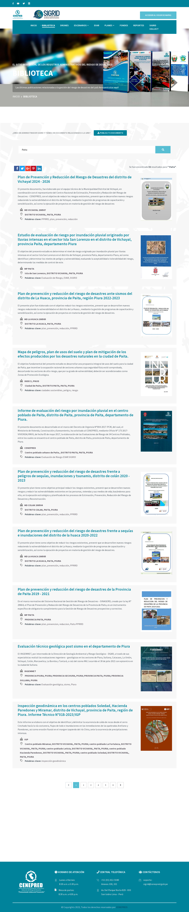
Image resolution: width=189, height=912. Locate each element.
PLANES (108, 25)
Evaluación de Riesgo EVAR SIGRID (58, 457)
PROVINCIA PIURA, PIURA (38, 675)
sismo (67, 684)
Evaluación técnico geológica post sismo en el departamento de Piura (74, 646)
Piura (73, 684)
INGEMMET (30, 671)
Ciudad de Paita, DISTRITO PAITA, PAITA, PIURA (49, 385)
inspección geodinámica (53, 760)
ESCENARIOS (80, 25)
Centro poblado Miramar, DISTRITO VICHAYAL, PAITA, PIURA (56, 743)
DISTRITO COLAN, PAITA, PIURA (41, 509)
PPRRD (45, 219)
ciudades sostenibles (51, 390)
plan (52, 219)
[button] (182, 66)
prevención (61, 219)
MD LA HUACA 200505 (35, 319)
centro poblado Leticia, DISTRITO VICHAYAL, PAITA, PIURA (77, 748)
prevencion (52, 624)
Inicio (16, 96)
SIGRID (73, 277)
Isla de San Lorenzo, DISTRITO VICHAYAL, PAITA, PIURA (54, 273)
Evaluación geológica (52, 684)
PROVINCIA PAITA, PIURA (38, 619)
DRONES (64, 25)
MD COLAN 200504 (33, 505)
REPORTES (138, 25)
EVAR (96, 25)
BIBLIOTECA (48, 25)
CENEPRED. (122, 907)
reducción (73, 219)
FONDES (124, 25)
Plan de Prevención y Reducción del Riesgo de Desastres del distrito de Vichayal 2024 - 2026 (75, 179)
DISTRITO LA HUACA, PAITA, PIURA (43, 323)
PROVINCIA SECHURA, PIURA (68, 675)
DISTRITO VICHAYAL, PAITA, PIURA (43, 214)
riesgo (75, 390)
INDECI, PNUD (31, 381)
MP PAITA (29, 268)
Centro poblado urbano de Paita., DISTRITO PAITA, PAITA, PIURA (59, 452)
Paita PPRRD (76, 624)
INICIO (34, 25)
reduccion (64, 624)
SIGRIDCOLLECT (154, 27)
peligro (67, 390)
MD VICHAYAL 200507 (35, 210)
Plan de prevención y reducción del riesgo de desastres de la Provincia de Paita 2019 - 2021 (74, 591)
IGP (26, 739)
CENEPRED (30, 447)
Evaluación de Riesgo (52, 277)
